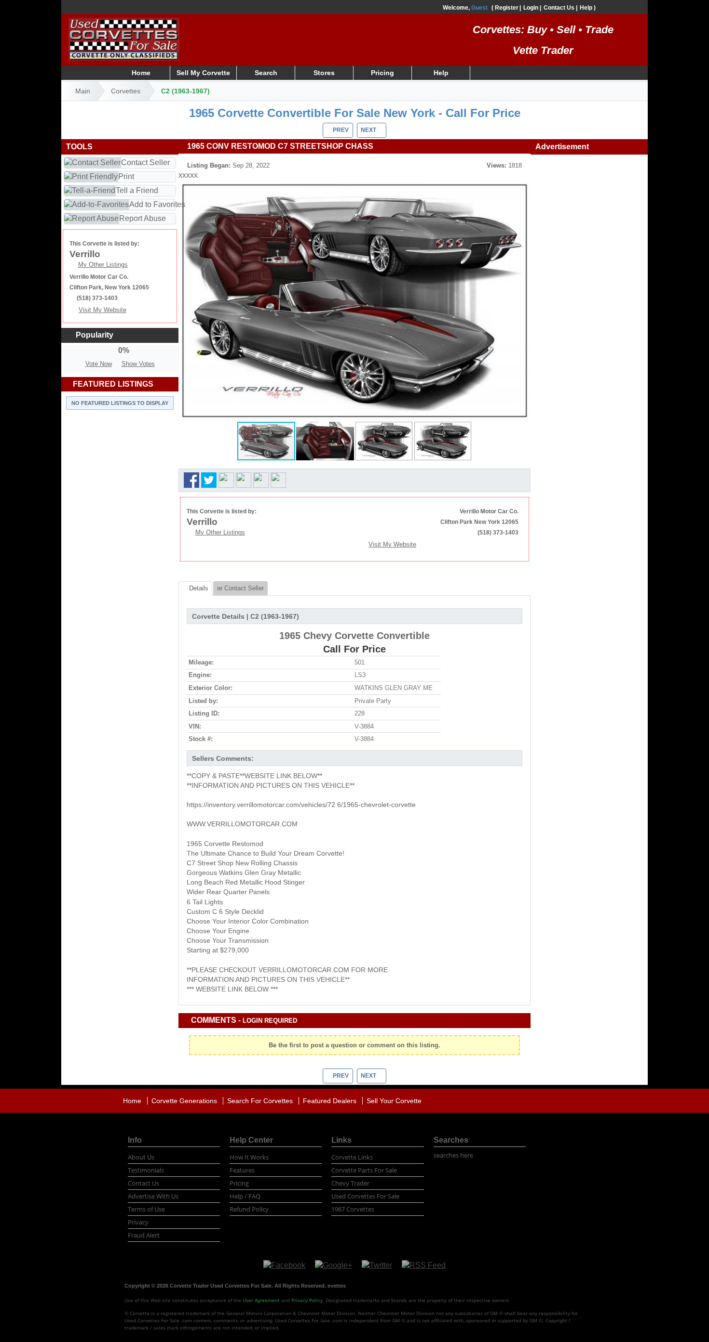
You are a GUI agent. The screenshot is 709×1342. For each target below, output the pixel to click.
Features (242, 1170)
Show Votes (138, 363)
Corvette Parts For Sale (364, 1170)
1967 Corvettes (352, 1209)
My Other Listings (220, 532)
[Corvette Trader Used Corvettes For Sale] (124, 38)
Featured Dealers (329, 1101)
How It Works (249, 1157)
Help (586, 7)
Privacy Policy (307, 1300)
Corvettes (125, 91)
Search (266, 73)
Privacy (138, 1222)
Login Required (270, 1020)
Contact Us (559, 7)
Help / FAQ (245, 1196)
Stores (324, 73)
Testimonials (146, 1170)
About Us (141, 1157)
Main (82, 91)
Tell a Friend (137, 190)
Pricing (382, 73)
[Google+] (333, 1265)
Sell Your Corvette (394, 1101)
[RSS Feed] (424, 1265)
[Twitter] (377, 1265)
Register (506, 7)
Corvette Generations (184, 1101)
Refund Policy (249, 1209)
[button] (522, 189)
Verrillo (202, 522)
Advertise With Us (153, 1196)
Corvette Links (352, 1157)
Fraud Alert (144, 1235)
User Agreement (261, 1300)
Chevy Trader (350, 1183)
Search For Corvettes (260, 1101)
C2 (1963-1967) (185, 91)
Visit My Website (392, 544)
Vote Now (98, 363)
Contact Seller (145, 162)
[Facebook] (284, 1265)
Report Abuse (142, 218)
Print (126, 176)
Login (530, 7)
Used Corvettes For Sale (365, 1196)
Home (141, 73)
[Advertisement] (588, 300)
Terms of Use (146, 1209)
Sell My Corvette (203, 73)
